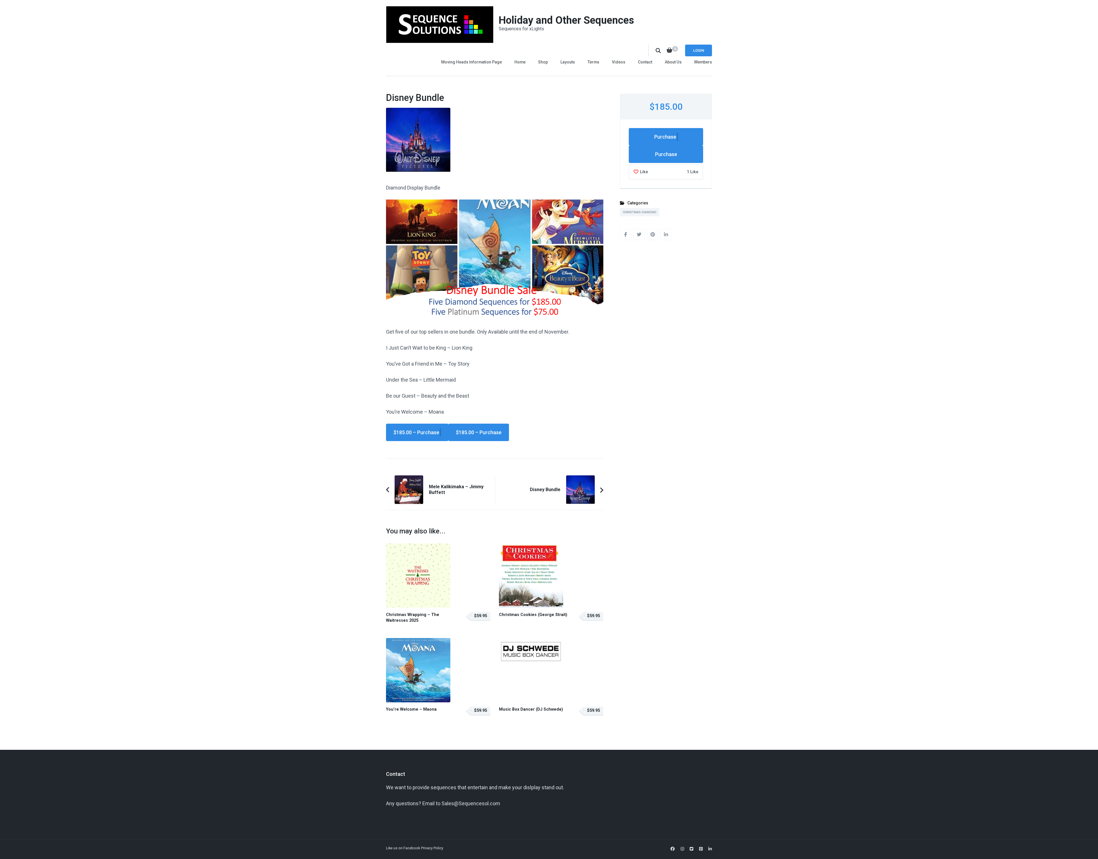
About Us (673, 62)
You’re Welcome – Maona (411, 709)
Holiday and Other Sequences (566, 20)
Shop (543, 62)
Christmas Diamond (640, 212)
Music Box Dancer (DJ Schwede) (531, 709)
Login (698, 50)
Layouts (567, 62)
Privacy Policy (432, 848)
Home (520, 62)
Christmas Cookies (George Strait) (533, 614)
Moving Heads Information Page (471, 62)
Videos (618, 62)
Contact (645, 62)
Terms (593, 62)
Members (703, 62)
